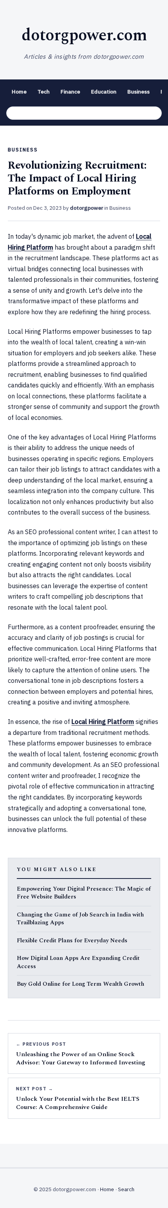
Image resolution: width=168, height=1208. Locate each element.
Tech (44, 91)
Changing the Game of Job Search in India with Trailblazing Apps (80, 919)
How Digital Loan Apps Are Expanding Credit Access (78, 962)
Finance (70, 91)
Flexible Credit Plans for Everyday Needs (72, 941)
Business (138, 91)
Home (19, 91)
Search (126, 1189)
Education (103, 91)
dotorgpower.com (83, 35)
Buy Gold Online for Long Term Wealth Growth (80, 984)
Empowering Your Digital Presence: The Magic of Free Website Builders (84, 893)
